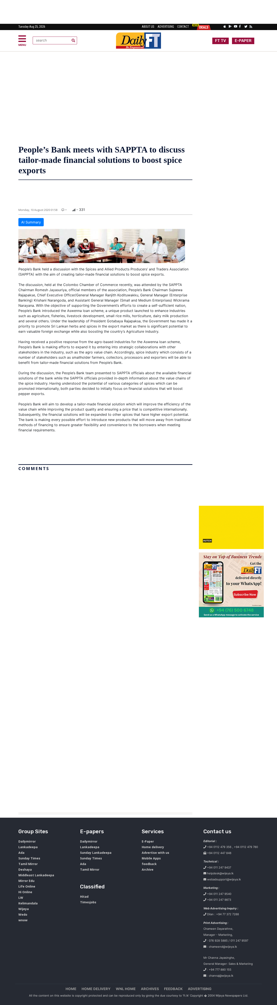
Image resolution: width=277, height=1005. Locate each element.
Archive (147, 869)
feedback (149, 864)
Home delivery (153, 847)
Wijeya (23, 909)
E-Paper (148, 841)
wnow (22, 920)
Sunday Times (29, 858)
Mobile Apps (151, 858)
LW (20, 898)
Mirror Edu (26, 881)
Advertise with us (155, 853)
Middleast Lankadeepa (36, 875)
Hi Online (25, 892)
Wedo (22, 914)
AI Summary (31, 222)
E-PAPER (243, 40)
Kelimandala (28, 903)
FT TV (220, 40)
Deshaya (25, 869)
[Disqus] (105, 640)
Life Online (26, 886)
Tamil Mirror (28, 864)
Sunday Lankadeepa (95, 853)
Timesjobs (88, 902)
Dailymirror (27, 841)
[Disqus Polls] (105, 527)
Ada (21, 853)
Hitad (84, 896)
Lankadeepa (28, 847)
